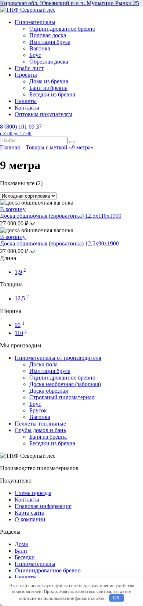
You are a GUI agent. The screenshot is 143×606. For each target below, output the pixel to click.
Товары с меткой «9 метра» (60, 147)
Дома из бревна (48, 81)
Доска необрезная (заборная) (65, 384)
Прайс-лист (29, 68)
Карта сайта (29, 513)
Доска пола (43, 364)
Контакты (27, 107)
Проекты (26, 75)
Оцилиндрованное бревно (62, 29)
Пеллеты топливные (40, 423)
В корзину (13, 209)
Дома (21, 544)
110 (19, 333)
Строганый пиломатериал (62, 397)
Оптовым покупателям (43, 114)
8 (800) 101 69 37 (21, 129)
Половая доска (47, 35)
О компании (30, 519)
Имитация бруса (49, 42)
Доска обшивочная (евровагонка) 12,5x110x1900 (60, 216)
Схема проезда (33, 493)
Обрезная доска (48, 61)
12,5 (20, 299)
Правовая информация (43, 506)
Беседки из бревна (52, 94)
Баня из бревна (48, 437)
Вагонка (39, 48)
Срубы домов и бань (40, 430)
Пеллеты (26, 101)
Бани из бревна (48, 88)
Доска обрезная (48, 391)
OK (116, 598)
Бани (21, 551)
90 (18, 325)
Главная (10, 147)
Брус (35, 55)
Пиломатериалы (35, 22)
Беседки (25, 557)
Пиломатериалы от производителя (58, 358)
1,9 (18, 272)
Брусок (38, 410)
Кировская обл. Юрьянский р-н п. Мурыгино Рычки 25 (69, 3)
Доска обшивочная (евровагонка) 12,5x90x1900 (59, 243)
